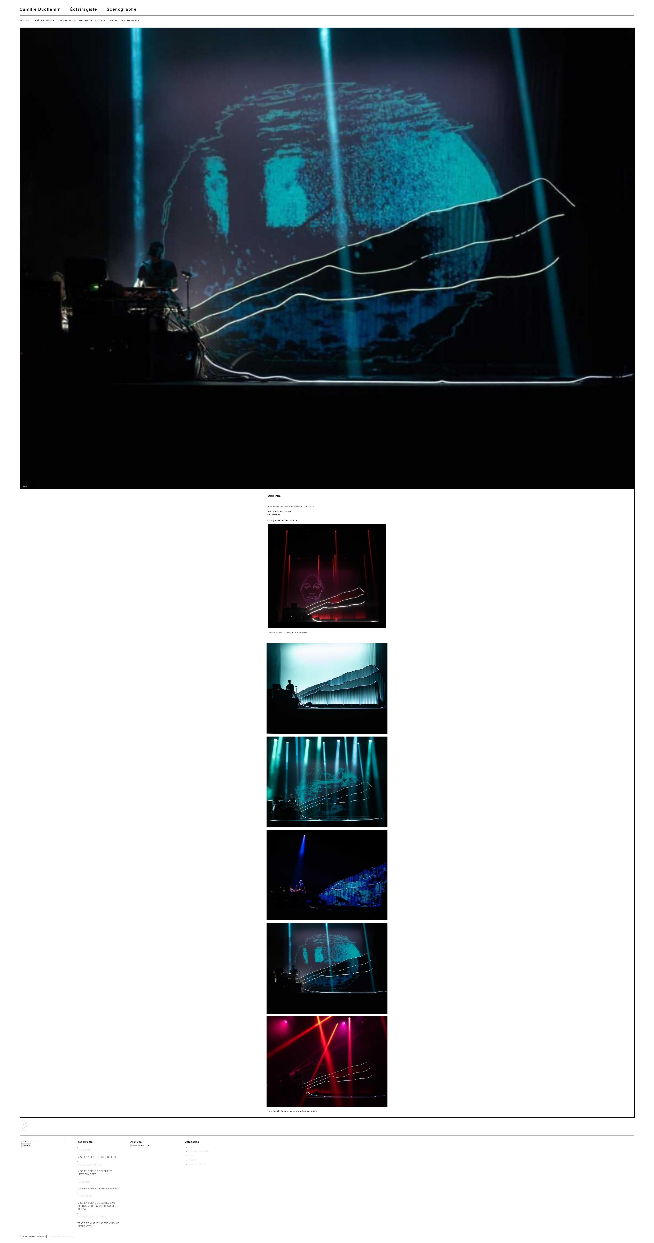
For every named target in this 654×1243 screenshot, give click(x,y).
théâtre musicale (197, 1164)
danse (192, 1147)
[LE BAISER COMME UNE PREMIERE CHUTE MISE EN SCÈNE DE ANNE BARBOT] (24, 1123)
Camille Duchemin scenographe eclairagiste (295, 1111)
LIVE (25, 486)
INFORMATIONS (130, 20)
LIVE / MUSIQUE (67, 20)
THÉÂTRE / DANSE (43, 20)
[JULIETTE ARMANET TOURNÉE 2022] (24, 1129)
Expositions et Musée (199, 1151)
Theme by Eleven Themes (60, 1236)
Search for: (26, 1141)
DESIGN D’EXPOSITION (92, 20)
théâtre (192, 1160)
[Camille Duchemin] (327, 9)
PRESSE (113, 20)
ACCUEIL (25, 20)
